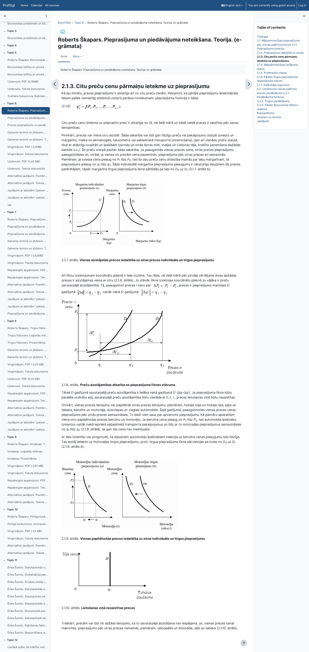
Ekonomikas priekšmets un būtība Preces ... (28, 38)
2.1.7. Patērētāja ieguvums (273, 85)
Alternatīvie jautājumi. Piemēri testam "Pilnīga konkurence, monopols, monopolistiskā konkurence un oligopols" (28, 545)
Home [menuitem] (24, 5)
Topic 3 (11, 31)
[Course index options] (46, 16)
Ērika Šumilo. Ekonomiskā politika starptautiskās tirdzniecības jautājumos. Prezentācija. (28, 611)
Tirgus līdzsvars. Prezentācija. (27, 342)
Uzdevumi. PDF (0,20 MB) (24, 379)
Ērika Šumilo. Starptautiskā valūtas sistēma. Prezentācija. (28, 618)
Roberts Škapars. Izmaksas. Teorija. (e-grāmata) (28, 444)
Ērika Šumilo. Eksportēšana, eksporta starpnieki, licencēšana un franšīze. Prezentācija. (28, 632)
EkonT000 (64, 22)
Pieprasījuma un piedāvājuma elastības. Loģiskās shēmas (28, 226)
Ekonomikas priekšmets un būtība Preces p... (28, 23)
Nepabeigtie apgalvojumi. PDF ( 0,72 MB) (28, 480)
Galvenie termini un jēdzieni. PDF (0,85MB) (28, 241)
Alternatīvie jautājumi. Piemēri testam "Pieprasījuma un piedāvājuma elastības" (28, 284)
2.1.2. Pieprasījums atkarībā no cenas (280, 52)
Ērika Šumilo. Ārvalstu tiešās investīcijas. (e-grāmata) (28, 582)
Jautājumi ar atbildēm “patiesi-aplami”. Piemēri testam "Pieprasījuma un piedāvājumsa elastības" (28, 299)
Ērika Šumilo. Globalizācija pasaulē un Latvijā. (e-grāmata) (28, 574)
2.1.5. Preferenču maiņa (271, 72)
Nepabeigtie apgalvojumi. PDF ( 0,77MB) (28, 270)
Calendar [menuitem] (36, 5)
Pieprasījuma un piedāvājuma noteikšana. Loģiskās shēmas (28, 118)
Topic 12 (12, 640)
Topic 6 (11, 103)
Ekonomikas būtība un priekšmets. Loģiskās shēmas (28, 67)
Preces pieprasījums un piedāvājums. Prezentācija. (28, 125)
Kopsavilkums (265, 113)
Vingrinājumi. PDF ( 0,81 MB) (25, 466)
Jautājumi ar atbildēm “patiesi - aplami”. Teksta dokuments (28, 197)
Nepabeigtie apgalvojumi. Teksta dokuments (28, 277)
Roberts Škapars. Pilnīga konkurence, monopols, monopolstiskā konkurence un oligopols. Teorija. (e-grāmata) (28, 516)
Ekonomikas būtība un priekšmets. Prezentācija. (28, 74)
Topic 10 (12, 509)
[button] (232, 5)
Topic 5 (11, 52)
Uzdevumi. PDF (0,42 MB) (24, 161)
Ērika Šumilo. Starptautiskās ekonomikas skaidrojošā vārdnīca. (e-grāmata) (28, 567)
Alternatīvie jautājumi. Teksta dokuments (28, 183)
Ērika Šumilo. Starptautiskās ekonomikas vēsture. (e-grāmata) (28, 589)
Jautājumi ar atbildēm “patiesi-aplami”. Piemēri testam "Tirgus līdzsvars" (28, 422)
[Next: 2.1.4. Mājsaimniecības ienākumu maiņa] (248, 84)
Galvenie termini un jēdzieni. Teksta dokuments (28, 139)
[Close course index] (5, 16)
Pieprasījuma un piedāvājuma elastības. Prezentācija (28, 234)
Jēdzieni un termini (269, 117)
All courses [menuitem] (52, 5)
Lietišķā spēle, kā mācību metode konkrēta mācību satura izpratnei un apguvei (28, 647)
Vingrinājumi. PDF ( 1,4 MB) (25, 531)
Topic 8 (11, 321)
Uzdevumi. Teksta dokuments (26, 89)
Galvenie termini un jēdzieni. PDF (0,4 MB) (28, 132)
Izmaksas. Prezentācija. (22, 458)
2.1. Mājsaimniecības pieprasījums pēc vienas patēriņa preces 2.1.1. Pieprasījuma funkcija (278, 44)
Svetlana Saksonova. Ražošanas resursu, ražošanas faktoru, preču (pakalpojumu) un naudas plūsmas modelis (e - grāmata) (28, 96)
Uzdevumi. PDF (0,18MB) (23, 81)
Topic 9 (11, 437)
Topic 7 (11, 212)
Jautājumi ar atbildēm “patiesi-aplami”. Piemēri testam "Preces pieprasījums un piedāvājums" (28, 190)
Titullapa (262, 36)
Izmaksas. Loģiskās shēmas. (25, 451)
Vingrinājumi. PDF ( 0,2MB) (24, 147)
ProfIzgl (9, 5)
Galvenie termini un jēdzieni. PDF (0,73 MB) (28, 350)
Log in (302, 5)
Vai (9, 205)
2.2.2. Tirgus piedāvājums (273, 101)
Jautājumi (263, 121)
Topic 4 (11, 45)
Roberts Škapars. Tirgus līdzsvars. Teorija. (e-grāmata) (28, 328)
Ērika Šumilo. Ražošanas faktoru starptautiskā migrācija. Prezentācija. (28, 625)
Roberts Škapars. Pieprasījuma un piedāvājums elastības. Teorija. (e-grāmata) (28, 219)
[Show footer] (244, 643)
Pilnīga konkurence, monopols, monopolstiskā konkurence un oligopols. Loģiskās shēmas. (28, 524)
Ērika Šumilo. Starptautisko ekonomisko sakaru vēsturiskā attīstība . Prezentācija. (28, 596)
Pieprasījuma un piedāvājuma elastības (28, 313)
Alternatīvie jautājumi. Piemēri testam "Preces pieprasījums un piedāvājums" (28, 176)
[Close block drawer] (304, 16)
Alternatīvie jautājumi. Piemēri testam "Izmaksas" (28, 495)
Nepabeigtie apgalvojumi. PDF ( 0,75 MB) (28, 393)
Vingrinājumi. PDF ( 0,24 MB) (26, 364)
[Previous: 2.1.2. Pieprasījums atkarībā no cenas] (55, 84)
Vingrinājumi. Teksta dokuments (28, 154)
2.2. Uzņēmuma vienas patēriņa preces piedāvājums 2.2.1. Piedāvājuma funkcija (276, 93)
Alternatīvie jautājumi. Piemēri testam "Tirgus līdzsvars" (28, 408)
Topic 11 (12, 560)
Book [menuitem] (64, 56)
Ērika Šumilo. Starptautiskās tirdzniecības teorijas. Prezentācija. (28, 603)
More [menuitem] (76, 56)
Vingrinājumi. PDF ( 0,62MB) (25, 255)
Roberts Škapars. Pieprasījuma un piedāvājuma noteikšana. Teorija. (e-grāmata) (28, 110)
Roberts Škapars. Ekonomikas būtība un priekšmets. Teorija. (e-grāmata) (28, 60)
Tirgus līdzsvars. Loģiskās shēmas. (28, 335)
